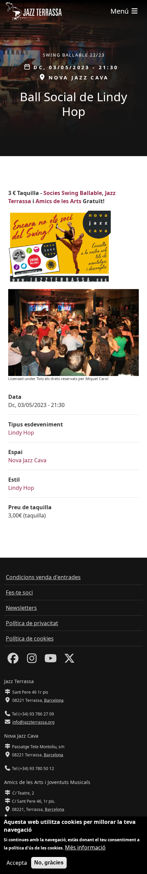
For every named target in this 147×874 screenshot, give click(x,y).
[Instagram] (32, 660)
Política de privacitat (32, 623)
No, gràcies (49, 862)
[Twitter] (69, 660)
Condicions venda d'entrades (43, 577)
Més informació (85, 847)
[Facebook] (13, 660)
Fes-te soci (19, 592)
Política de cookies (30, 638)
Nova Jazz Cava (27, 460)
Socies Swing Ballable (72, 193)
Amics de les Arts (58, 201)
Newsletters (21, 608)
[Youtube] (50, 660)
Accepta (16, 863)
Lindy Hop (21, 432)
